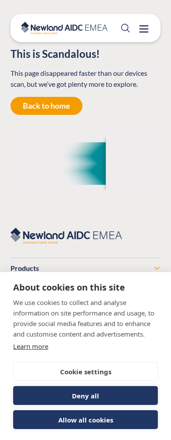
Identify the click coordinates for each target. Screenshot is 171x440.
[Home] (64, 28)
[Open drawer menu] (143, 29)
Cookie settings (85, 371)
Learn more (30, 346)
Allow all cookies (85, 419)
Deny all (85, 395)
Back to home (46, 105)
